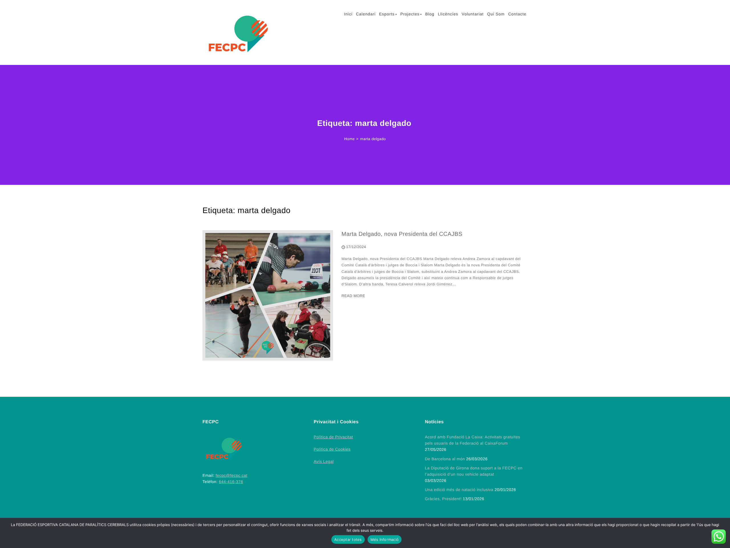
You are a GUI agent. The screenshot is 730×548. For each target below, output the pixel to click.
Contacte (517, 14)
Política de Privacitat (333, 437)
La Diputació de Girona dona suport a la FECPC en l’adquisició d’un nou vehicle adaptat (473, 471)
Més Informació (384, 539)
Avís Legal (324, 461)
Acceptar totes (348, 539)
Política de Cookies (332, 449)
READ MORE (353, 296)
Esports (386, 14)
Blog (429, 14)
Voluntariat (473, 14)
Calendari (366, 14)
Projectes (409, 14)
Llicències (448, 14)
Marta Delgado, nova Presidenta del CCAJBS (402, 234)
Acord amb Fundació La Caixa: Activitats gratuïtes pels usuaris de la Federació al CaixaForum (472, 440)
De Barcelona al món (445, 459)
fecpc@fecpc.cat (231, 475)
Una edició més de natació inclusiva (459, 489)
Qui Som (495, 14)
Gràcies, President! (443, 498)
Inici (348, 14)
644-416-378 (231, 481)
